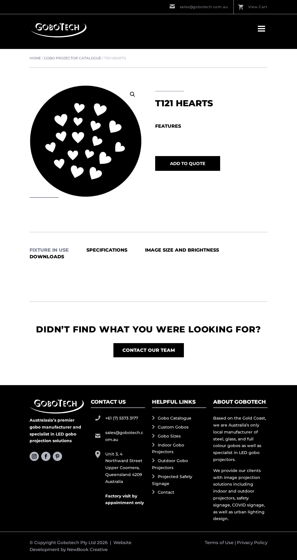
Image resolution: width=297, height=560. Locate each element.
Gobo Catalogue (174, 418)
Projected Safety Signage (172, 480)
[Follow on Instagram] (34, 456)
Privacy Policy (252, 542)
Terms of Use (219, 542)
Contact (166, 492)
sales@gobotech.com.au (204, 7)
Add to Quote (187, 163)
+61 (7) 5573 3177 (121, 418)
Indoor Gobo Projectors (168, 448)
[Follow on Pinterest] (57, 456)
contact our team (148, 350)
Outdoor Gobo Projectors (170, 464)
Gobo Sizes (169, 436)
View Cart (257, 7)
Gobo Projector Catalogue (72, 58)
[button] (132, 94)
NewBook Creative (87, 549)
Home (35, 58)
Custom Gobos (173, 427)
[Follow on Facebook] (45, 456)
